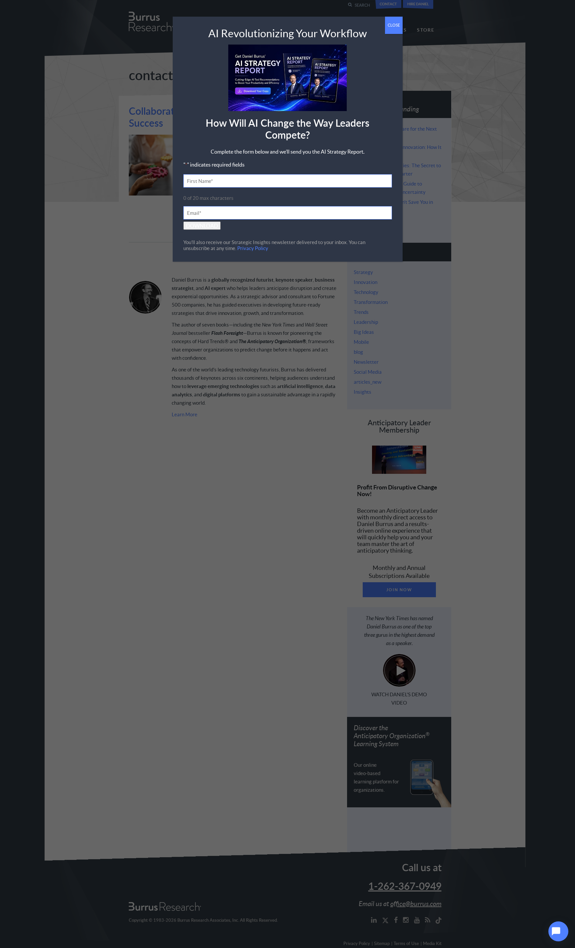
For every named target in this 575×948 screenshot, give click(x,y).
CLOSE (394, 25)
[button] (558, 931)
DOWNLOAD (202, 225)
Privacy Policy (252, 248)
